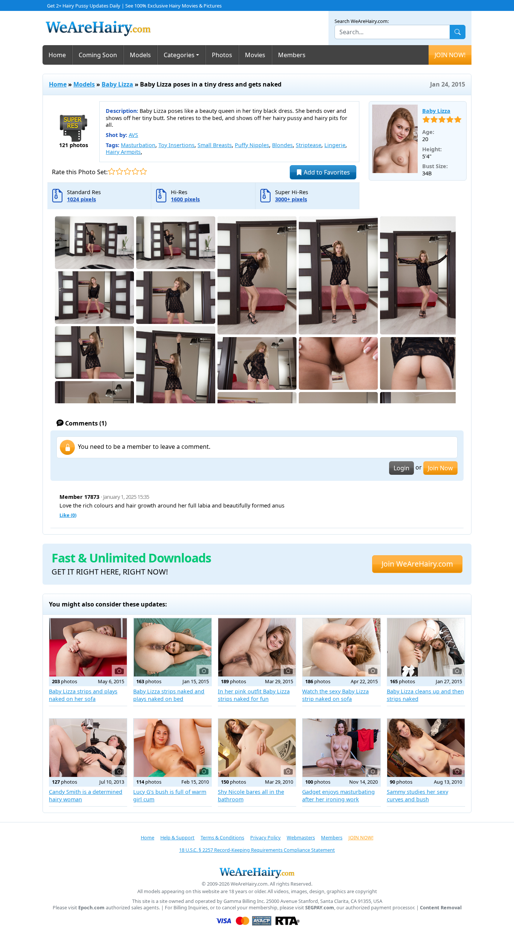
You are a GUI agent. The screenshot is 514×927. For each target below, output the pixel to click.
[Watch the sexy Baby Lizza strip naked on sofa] (341, 647)
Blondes (282, 145)
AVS (133, 134)
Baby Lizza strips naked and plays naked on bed (168, 695)
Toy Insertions (176, 145)
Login (401, 468)
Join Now (440, 468)
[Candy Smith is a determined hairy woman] (88, 747)
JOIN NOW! (450, 55)
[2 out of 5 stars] (119, 171)
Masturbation (138, 145)
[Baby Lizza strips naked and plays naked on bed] (172, 647)
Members (292, 55)
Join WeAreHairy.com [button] (417, 564)
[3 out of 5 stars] (127, 171)
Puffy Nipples (252, 145)
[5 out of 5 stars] (143, 171)
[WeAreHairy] (257, 872)
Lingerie (334, 145)
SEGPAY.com (319, 907)
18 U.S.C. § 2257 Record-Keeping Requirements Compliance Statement (257, 849)
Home (57, 55)
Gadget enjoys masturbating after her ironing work (338, 795)
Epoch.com (91, 907)
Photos (222, 55)
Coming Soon (98, 55)
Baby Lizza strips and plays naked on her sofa (83, 695)
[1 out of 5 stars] (112, 171)
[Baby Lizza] (395, 139)
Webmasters (301, 837)
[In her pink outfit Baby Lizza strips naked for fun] (257, 647)
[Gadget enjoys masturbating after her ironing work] (341, 747)
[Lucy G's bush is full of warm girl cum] (172, 747)
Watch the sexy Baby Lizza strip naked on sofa (335, 695)
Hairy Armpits (123, 151)
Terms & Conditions (222, 837)
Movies (255, 55)
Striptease (308, 145)
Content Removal (441, 907)
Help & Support (177, 837)
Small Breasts (215, 145)
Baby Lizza (117, 84)
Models (140, 55)
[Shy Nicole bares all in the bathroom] (257, 747)
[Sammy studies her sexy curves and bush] (426, 747)
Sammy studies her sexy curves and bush (417, 795)
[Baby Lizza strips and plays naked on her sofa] (88, 647)
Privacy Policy (265, 837)
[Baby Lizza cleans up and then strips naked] (426, 647)
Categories (179, 55)
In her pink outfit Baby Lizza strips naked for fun (254, 695)
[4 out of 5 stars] (135, 171)
